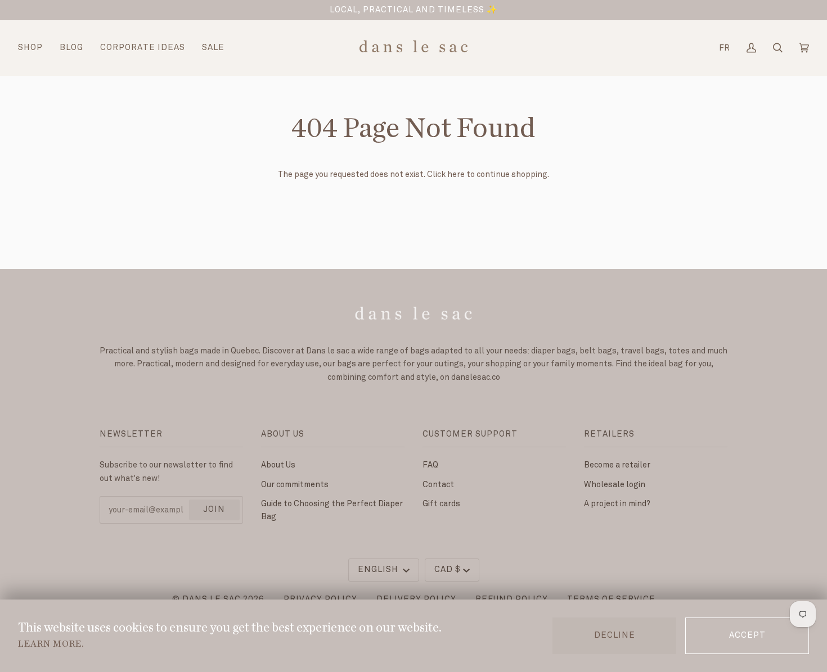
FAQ (430, 465)
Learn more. (51, 643)
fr (724, 48)
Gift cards (441, 503)
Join (214, 510)
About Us (278, 465)
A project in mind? (617, 503)
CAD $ (447, 570)
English (379, 570)
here (456, 174)
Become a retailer (617, 465)
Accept (747, 635)
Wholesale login (614, 484)
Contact (438, 484)
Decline (614, 635)
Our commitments (295, 484)
